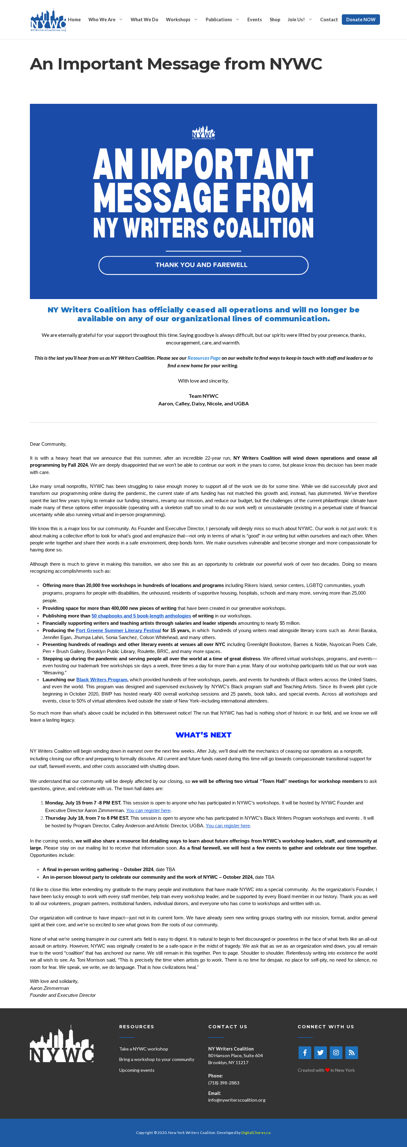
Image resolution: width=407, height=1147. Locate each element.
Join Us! (296, 19)
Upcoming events (137, 1070)
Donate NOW (361, 19)
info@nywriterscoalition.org (237, 1100)
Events (254, 19)
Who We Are (101, 19)
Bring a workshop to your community (156, 1059)
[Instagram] (336, 1052)
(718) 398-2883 (223, 1082)
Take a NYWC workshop (143, 1048)
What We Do (144, 19)
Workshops (178, 19)
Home (74, 19)
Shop (275, 19)
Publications (219, 19)
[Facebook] (305, 1052)
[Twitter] (320, 1052)
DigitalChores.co (255, 1132)
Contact (329, 19)
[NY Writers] (48, 19)
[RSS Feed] (351, 1052)
